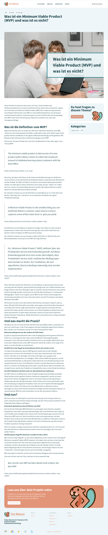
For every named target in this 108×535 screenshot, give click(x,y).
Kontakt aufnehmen (77, 116)
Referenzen (58, 4)
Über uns (50, 4)
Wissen (67, 4)
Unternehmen (52, 513)
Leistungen (41, 4)
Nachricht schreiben (97, 4)
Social (69, 513)
